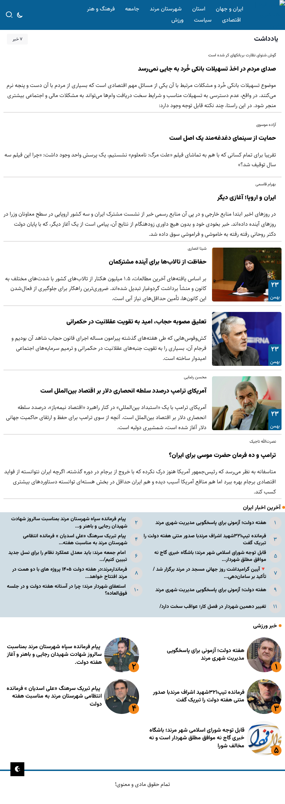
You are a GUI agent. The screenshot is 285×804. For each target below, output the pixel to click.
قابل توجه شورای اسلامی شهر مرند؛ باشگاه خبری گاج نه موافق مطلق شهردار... (210, 556)
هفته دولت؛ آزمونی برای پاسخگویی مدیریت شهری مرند (210, 523)
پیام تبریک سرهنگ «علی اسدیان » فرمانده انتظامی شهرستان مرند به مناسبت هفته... (75, 539)
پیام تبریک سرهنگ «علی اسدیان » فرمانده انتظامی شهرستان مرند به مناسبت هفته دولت (54, 696)
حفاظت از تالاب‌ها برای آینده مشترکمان (157, 262)
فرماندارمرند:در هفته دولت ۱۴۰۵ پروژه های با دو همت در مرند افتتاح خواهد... (69, 572)
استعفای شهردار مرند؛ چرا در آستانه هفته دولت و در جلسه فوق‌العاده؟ (67, 589)
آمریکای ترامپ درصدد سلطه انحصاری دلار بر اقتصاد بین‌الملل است (123, 391)
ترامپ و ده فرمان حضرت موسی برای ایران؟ (222, 455)
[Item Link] (247, 275)
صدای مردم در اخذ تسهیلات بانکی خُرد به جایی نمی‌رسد (207, 69)
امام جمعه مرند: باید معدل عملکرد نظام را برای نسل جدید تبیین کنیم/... (67, 556)
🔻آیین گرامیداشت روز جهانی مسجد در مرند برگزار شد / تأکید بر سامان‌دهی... (209, 572)
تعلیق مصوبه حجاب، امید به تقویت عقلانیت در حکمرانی (136, 322)
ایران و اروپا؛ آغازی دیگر (246, 198)
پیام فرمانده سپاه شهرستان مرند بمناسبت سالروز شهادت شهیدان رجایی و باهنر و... (69, 522)
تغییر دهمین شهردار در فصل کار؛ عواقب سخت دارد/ (213, 607)
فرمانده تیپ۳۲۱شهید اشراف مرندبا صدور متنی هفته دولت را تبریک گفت (205, 539)
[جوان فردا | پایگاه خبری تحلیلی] (265, 14)
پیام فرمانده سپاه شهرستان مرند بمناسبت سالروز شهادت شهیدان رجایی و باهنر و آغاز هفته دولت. (54, 655)
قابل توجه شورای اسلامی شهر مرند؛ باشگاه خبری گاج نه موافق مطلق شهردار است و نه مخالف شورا (196, 738)
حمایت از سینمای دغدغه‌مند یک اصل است (222, 138)
